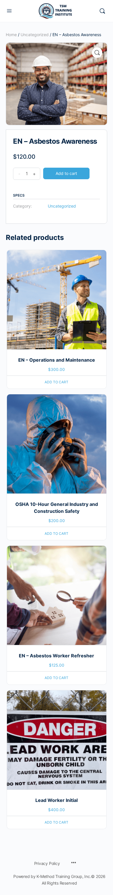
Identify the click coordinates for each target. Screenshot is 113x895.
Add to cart (66, 173)
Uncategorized (35, 34)
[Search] (102, 11)
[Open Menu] (9, 10)
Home (11, 34)
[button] (97, 52)
